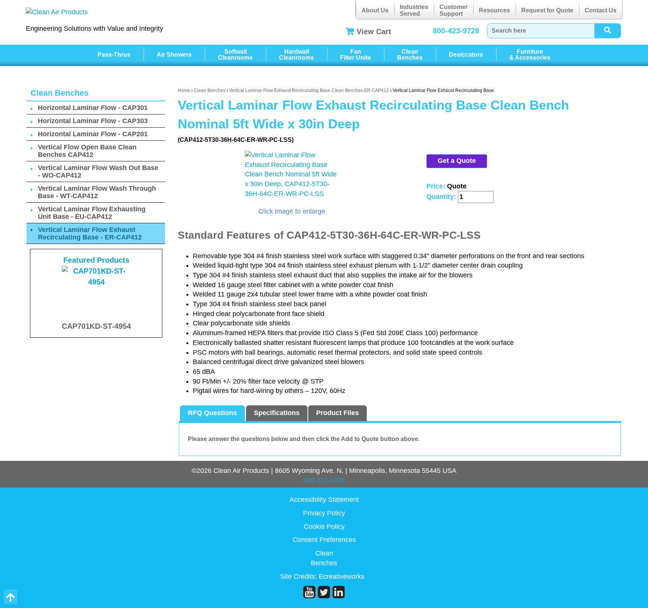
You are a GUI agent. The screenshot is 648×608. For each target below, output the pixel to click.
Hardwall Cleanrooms (296, 54)
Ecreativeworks (341, 576)
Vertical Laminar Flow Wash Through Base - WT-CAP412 (97, 192)
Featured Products (96, 260)
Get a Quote (457, 160)
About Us (375, 10)
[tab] (212, 413)
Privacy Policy (324, 513)
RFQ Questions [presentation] (212, 413)
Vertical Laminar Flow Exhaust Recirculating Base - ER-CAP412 (90, 233)
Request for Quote (547, 10)
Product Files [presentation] (337, 413)
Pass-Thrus (114, 54)
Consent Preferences (324, 539)
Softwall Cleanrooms (235, 54)
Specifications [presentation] (277, 413)
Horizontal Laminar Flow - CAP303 (93, 121)
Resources (494, 10)
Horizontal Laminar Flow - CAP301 (93, 107)
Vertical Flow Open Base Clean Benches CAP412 (87, 150)
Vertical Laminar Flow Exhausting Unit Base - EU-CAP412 (92, 212)
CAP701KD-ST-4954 (96, 326)
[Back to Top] (10, 597)
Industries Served (414, 10)
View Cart (374, 31)
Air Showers (174, 54)
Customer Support (454, 10)
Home (184, 90)
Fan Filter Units (355, 54)
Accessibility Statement (324, 499)
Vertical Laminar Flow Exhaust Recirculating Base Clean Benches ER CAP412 (309, 90)
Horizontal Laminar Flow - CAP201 (93, 134)
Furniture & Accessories (529, 54)
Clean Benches (410, 54)
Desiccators (466, 54)
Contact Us (600, 10)
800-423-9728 (456, 31)
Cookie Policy (324, 526)
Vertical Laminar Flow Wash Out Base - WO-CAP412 (98, 171)
